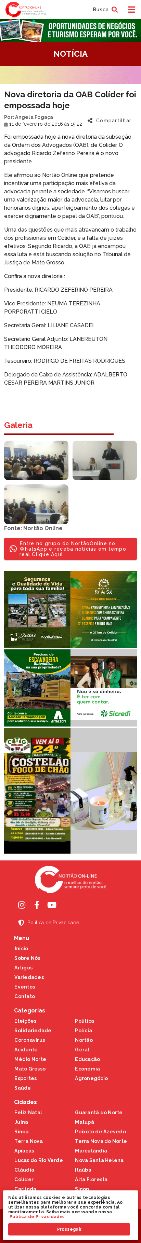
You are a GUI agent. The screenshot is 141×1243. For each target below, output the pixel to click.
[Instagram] (21, 905)
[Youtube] (52, 905)
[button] (104, 9)
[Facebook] (36, 905)
